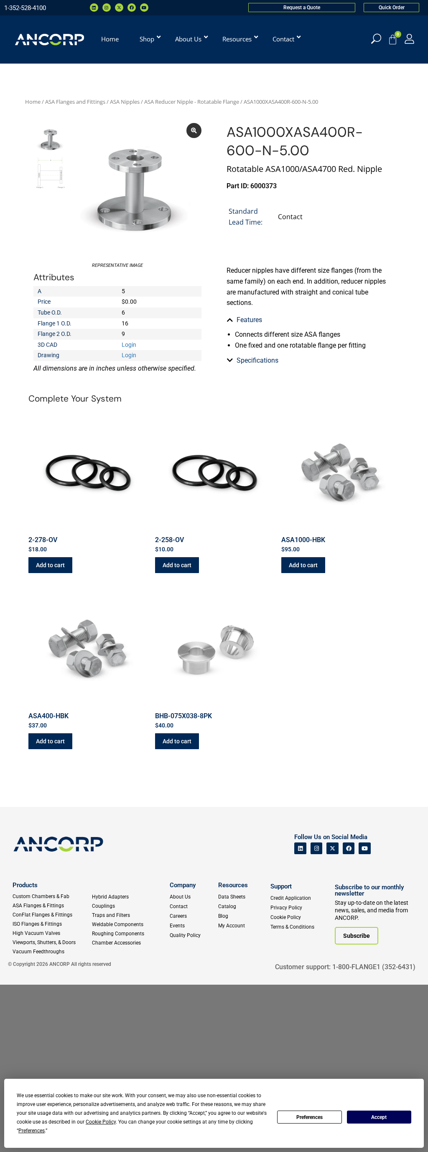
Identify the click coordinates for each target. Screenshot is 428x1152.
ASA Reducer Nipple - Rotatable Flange (191, 101)
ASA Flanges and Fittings (75, 101)
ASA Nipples (125, 101)
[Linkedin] (94, 7)
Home (33, 101)
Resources (233, 885)
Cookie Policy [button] (101, 1122)
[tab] (311, 320)
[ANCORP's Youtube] (365, 848)
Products (25, 885)
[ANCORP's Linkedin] (300, 848)
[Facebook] (131, 7)
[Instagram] (106, 7)
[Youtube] (144, 7)
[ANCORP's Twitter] (332, 848)
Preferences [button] (31, 1131)
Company (183, 885)
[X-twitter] (119, 7)
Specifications (257, 360)
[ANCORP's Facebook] (349, 848)
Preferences (309, 1117)
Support (281, 886)
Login (129, 344)
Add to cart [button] (50, 565)
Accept (379, 1117)
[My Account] (409, 38)
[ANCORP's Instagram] (317, 848)
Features (249, 320)
